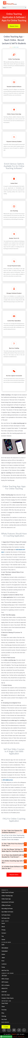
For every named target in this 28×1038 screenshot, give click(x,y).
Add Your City (5, 970)
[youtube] (14, 1030)
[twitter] (19, 1030)
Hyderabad (4, 951)
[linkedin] (24, 1030)
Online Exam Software (8, 892)
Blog (3, 1013)
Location (5, 1027)
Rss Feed (4, 1019)
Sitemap (4, 1016)
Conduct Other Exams (8, 998)
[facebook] (4, 1030)
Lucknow (4, 964)
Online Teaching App (7, 895)
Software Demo (6, 915)
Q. (12, 831)
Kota (3, 961)
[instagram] (9, 1030)
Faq (3, 936)
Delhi (3, 944)
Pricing (3, 930)
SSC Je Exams (5, 985)
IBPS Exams (5, 982)
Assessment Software (8, 902)
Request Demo (14, 26)
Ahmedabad (5, 948)
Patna (3, 967)
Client (3, 1006)
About (3, 926)
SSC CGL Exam (6, 995)
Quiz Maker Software (7, 912)
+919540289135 (7, 1036)
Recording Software (7, 908)
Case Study (5, 1003)
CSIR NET (4, 991)
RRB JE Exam (5, 979)
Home (3, 923)
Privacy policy (12, 1036)
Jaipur (3, 957)
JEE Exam (4, 975)
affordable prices (8, 780)
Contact (4, 933)
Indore (3, 954)
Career (3, 939)
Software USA (5, 918)
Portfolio (4, 1010)
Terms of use (21, 1036)
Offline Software (6, 905)
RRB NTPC (5, 988)
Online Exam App (6, 899)
